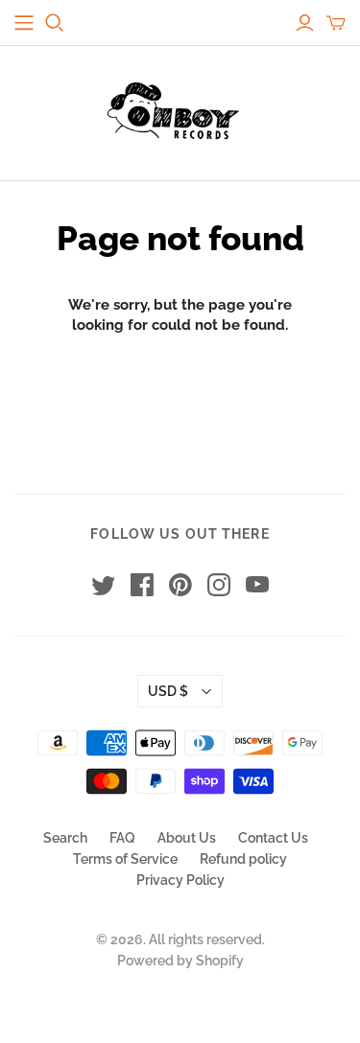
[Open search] (54, 23)
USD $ (168, 691)
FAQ (122, 838)
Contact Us (273, 838)
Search (65, 838)
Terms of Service (125, 859)
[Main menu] (24, 23)
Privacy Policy (180, 880)
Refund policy (243, 859)
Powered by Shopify (180, 960)
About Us (186, 838)
